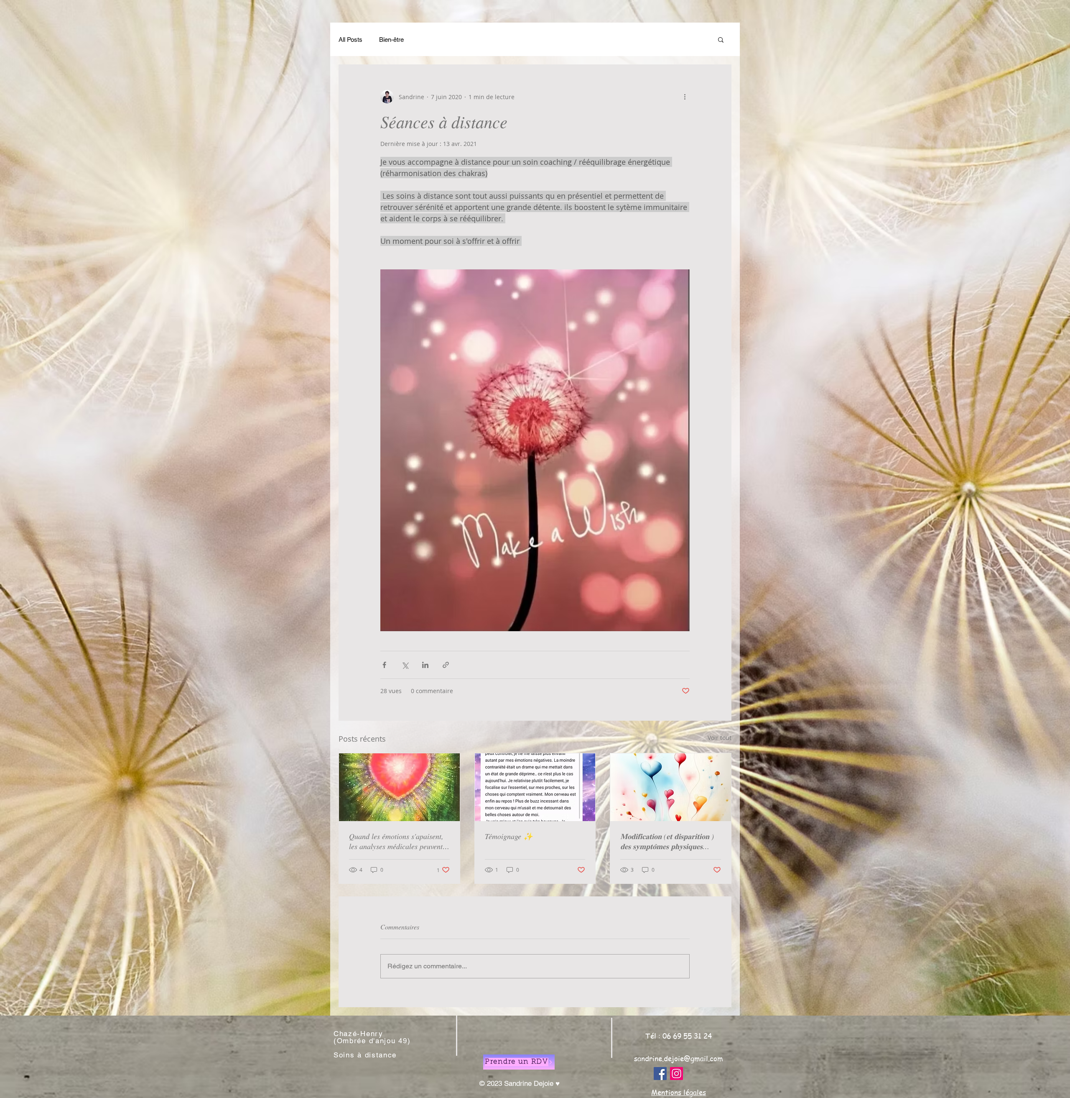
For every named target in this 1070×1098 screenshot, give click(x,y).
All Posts (350, 39)
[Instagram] (676, 1073)
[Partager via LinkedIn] (425, 665)
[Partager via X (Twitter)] (405, 665)
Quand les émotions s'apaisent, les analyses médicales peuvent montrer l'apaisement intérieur (396, 841)
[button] (721, 39)
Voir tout (719, 738)
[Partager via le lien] (446, 665)
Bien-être (391, 39)
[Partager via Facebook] (384, 665)
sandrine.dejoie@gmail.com (678, 1058)
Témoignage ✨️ (508, 836)
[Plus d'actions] (685, 97)
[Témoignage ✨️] (535, 787)
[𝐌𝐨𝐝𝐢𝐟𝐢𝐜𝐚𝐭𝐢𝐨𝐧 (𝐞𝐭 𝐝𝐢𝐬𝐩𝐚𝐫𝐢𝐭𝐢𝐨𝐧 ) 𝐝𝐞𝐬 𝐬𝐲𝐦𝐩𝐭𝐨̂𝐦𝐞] (670, 787)
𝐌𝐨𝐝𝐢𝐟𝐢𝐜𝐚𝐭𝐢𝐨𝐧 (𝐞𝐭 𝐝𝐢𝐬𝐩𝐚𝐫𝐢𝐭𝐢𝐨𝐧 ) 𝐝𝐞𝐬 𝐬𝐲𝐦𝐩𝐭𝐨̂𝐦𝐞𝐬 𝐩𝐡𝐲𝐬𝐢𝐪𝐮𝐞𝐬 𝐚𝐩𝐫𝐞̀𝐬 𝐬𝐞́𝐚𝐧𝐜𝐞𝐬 (667, 841)
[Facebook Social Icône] (660, 1073)
